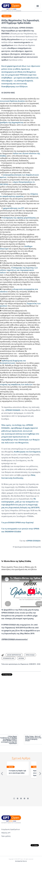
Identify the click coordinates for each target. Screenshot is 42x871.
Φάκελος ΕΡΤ (5, 833)
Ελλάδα (11, 767)
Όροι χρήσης (6, 836)
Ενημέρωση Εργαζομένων (10, 829)
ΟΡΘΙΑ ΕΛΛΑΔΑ (30, 655)
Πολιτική (6, 16)
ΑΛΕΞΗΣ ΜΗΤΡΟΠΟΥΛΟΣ (14, 655)
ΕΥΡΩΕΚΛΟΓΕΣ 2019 (8, 658)
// (14, 639)
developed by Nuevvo (21, 861)
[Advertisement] (21, 703)
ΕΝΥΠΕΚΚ (21, 658)
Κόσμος (35, 767)
